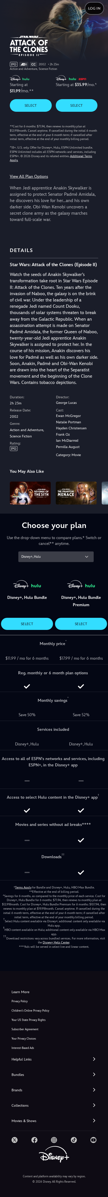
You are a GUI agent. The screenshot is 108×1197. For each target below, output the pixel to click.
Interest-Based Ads (23, 1048)
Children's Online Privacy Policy (30, 1010)
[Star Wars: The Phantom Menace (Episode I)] (76, 493)
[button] (54, 1059)
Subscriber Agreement (25, 1029)
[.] (15, 1140)
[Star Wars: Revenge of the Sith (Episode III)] (30, 493)
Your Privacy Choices (24, 1038)
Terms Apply (23, 887)
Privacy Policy (20, 1001)
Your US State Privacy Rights (28, 1020)
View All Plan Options (29, 176)
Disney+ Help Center (56, 942)
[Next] (99, 492)
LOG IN (94, 8)
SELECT (31, 105)
